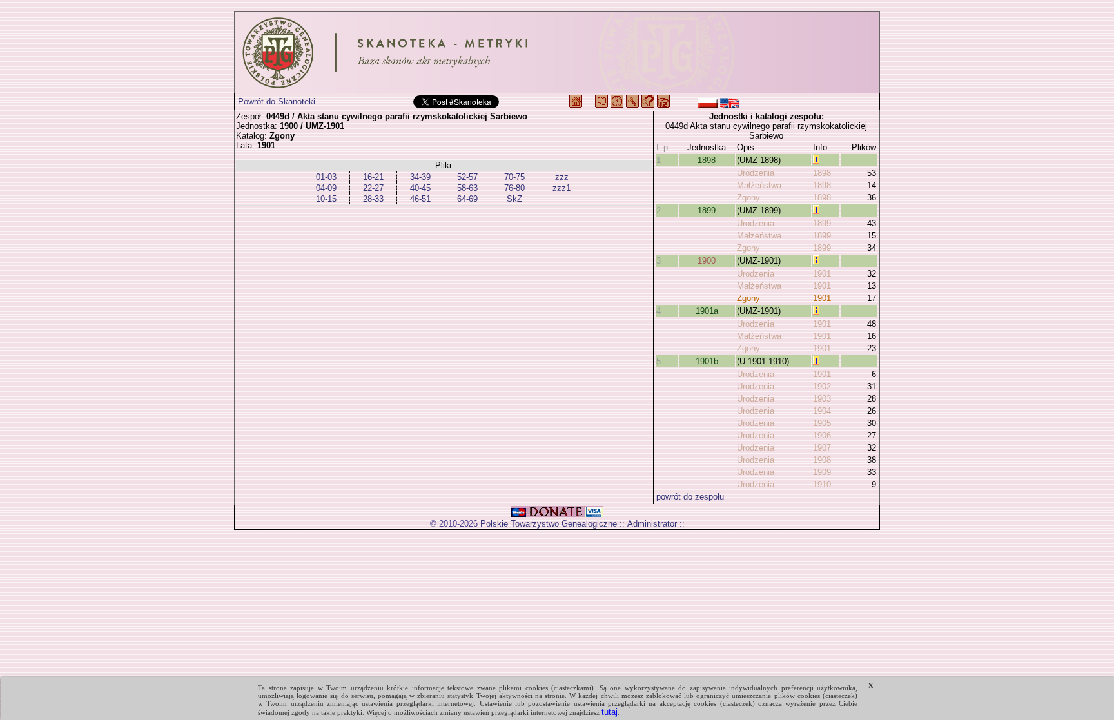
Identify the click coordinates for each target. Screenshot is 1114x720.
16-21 (373, 177)
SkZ (514, 199)
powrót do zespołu (690, 496)
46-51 (420, 199)
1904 (822, 411)
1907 (822, 447)
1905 (822, 423)
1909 (822, 472)
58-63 (467, 188)
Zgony (748, 197)
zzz (562, 177)
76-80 (514, 188)
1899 (707, 210)
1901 (822, 273)
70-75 (514, 177)
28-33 (373, 199)
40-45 (420, 188)
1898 (707, 160)
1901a (707, 311)
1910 (822, 484)
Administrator (652, 524)
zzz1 (561, 188)
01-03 (326, 177)
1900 (707, 261)
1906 (822, 435)
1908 (822, 460)
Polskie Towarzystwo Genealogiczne (548, 524)
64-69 (467, 199)
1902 (822, 386)
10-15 (326, 199)
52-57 (467, 177)
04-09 (326, 188)
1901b (707, 361)
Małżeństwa (759, 185)
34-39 (420, 177)
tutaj (609, 712)
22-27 (373, 188)
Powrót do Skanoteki (276, 101)
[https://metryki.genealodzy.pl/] (557, 52)
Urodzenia (755, 173)
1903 (822, 399)
